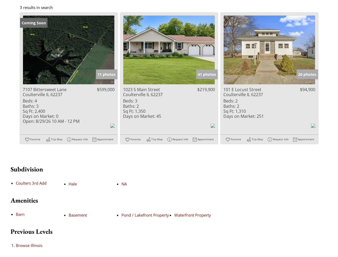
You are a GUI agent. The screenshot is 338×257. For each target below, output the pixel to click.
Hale (73, 183)
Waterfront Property (192, 215)
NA (124, 183)
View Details (69, 50)
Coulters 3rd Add (31, 183)
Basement (78, 215)
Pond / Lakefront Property (145, 215)
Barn (20, 214)
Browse (29, 245)
